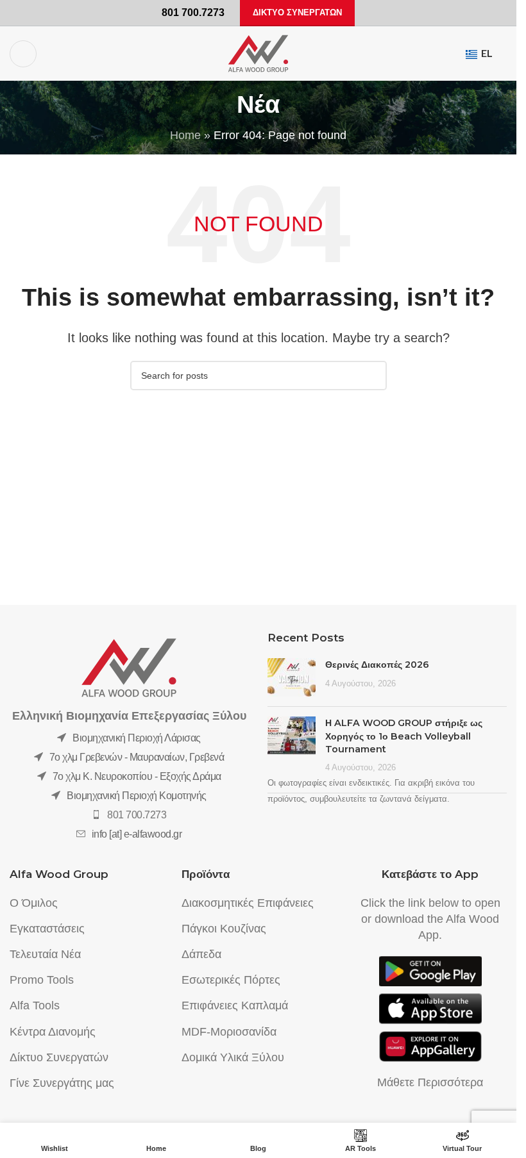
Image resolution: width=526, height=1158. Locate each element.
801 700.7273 (136, 814)
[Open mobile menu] (23, 54)
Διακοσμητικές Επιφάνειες (248, 903)
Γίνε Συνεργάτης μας (62, 1083)
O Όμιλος (34, 903)
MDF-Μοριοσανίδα (229, 1031)
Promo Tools (42, 979)
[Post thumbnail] (291, 677)
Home (185, 135)
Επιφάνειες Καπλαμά (235, 1005)
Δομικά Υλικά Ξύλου (233, 1057)
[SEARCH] (372, 375)
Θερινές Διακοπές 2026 (377, 664)
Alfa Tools (35, 1005)
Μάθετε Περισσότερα (430, 1082)
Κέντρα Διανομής (53, 1031)
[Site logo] (258, 52)
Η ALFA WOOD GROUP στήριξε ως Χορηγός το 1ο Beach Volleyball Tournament (403, 735)
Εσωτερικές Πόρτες (231, 979)
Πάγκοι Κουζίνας (224, 928)
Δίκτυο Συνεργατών (59, 1057)
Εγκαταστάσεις (47, 928)
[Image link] (129, 666)
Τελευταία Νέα (45, 954)
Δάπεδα (201, 954)
